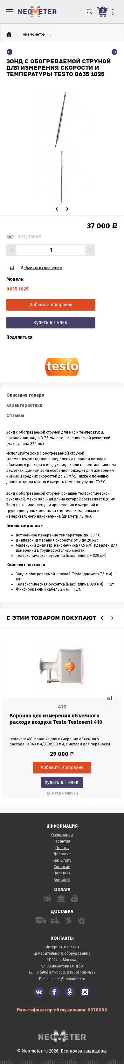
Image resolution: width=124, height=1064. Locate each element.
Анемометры (34, 34)
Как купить (62, 860)
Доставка (62, 854)
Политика (62, 873)
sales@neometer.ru (68, 979)
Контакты (62, 879)
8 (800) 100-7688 (81, 972)
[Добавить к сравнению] (109, 698)
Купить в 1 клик (50, 322)
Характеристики (24, 405)
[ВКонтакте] (39, 992)
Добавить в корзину (51, 304)
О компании (62, 835)
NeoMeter (37, 11)
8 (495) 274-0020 (51, 972)
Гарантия (62, 841)
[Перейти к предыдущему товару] (9, 52)
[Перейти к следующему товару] (114, 52)
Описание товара (25, 395)
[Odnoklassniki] (70, 992)
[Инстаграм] (85, 992)
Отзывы (15, 415)
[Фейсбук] (54, 992)
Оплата (62, 847)
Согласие (62, 867)
